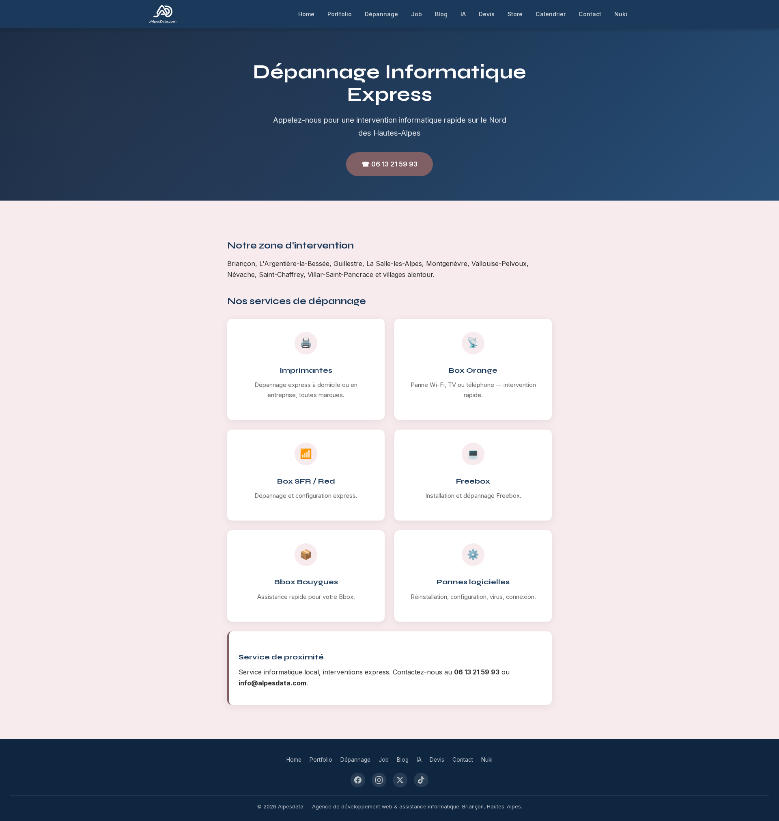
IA (463, 14)
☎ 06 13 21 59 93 (389, 164)
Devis (487, 14)
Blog (441, 14)
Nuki (620, 14)
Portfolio (339, 14)
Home (306, 14)
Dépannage (381, 14)
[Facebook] (358, 780)
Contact (590, 14)
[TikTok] (421, 780)
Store (515, 14)
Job (416, 14)
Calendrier (551, 14)
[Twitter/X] (400, 780)
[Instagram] (379, 780)
